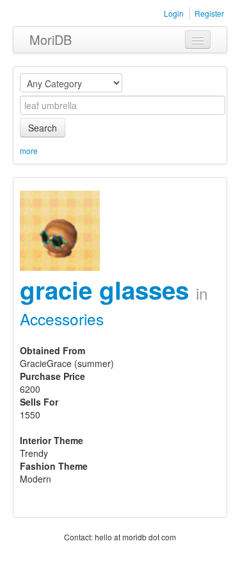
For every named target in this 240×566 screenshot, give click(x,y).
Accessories (62, 318)
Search (42, 127)
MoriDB (50, 39)
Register (209, 13)
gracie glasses (108, 289)
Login (174, 13)
